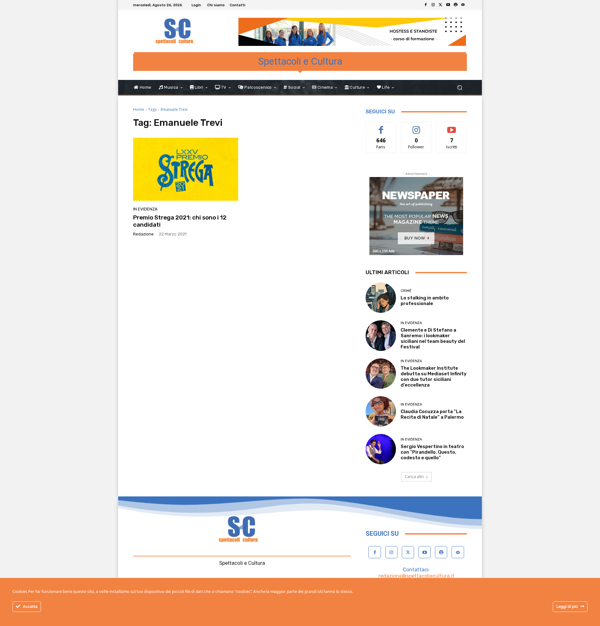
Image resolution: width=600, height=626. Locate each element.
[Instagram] (433, 5)
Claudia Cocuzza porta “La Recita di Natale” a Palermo (432, 414)
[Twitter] (440, 5)
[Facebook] (425, 5)
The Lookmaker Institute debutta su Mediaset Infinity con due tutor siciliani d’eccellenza (434, 376)
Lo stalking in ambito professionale (425, 300)
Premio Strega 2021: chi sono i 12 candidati (180, 221)
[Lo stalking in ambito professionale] (381, 298)
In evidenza (145, 209)
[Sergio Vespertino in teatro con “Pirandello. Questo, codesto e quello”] (381, 449)
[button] (459, 87)
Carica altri (414, 476)
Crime (406, 291)
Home (138, 109)
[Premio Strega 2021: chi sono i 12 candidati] (185, 169)
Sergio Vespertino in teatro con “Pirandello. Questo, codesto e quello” (432, 452)
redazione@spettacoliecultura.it (416, 576)
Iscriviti (451, 126)
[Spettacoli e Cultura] (178, 31)
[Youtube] (448, 5)
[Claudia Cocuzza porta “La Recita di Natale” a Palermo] (381, 411)
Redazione (143, 234)
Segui (416, 126)
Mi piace (381, 126)
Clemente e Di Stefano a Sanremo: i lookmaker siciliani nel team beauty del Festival (433, 338)
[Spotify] (455, 5)
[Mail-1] (463, 5)
